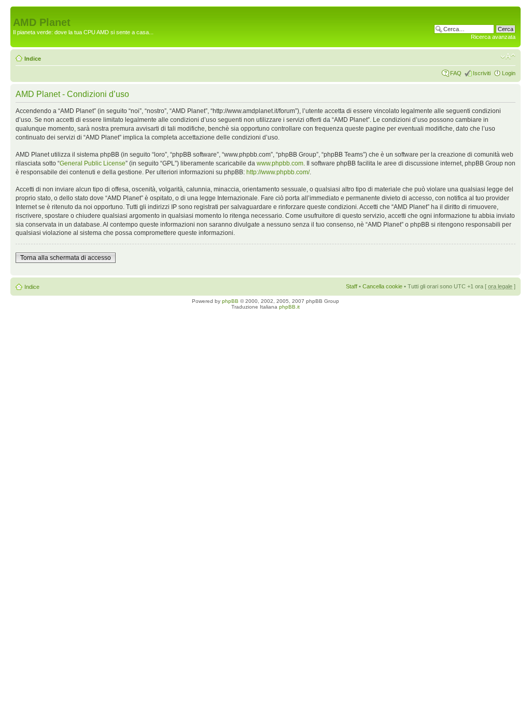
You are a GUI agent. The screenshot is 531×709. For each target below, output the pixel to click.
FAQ (456, 73)
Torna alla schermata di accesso (65, 257)
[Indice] (19, 11)
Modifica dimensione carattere (507, 56)
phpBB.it (289, 307)
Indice (32, 58)
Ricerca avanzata (493, 37)
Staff (351, 286)
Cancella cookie (382, 286)
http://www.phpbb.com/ (278, 172)
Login (508, 73)
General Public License (92, 163)
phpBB (230, 301)
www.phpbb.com (280, 163)
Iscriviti (482, 73)
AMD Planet (42, 22)
